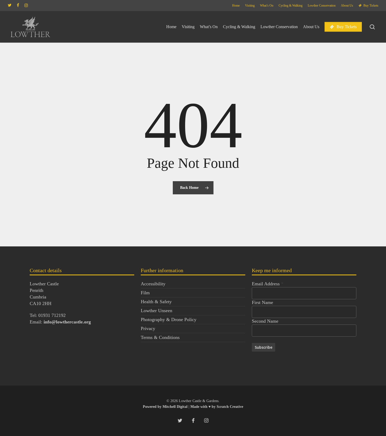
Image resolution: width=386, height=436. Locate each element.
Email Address (267, 283)
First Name (262, 302)
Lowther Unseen (156, 310)
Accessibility (153, 283)
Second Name (265, 321)
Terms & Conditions (160, 337)
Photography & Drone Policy (168, 319)
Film (145, 292)
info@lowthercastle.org (67, 322)
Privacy (148, 328)
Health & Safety (156, 301)
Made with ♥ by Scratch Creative (216, 407)
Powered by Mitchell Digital (166, 407)
